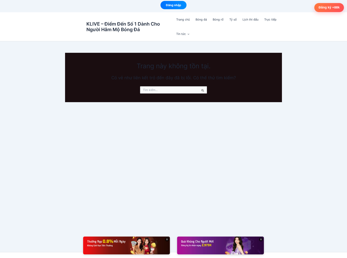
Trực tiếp (270, 19)
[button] (187, 34)
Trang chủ (183, 19)
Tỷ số (233, 19)
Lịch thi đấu (250, 19)
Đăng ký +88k (329, 7)
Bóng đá (201, 19)
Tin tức (181, 34)
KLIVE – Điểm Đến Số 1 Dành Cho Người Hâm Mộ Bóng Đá (123, 26)
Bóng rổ (218, 19)
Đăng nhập (173, 6)
